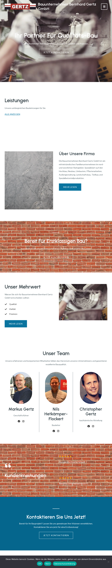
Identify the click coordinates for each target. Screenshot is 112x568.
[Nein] (108, 561)
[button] (16, 323)
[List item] (19, 421)
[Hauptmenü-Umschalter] (104, 6)
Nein (48, 563)
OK (39, 563)
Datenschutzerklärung (64, 563)
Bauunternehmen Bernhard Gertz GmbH (67, 6)
